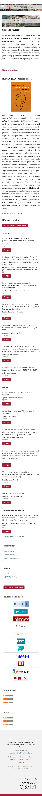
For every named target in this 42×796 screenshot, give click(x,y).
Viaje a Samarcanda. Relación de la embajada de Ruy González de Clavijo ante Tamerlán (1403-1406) (20, 474)
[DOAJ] (21, 634)
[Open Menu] (2, 6)
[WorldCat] (21, 671)
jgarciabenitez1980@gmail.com (21, 753)
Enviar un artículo (14, 587)
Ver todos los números (13, 536)
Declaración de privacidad (17, 757)
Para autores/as (9, 555)
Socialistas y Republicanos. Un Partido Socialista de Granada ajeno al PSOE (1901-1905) (20, 327)
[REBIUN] (21, 678)
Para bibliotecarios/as (11, 558)
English (6, 573)
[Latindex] (21, 619)
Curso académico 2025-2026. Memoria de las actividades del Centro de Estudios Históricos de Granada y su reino (20, 517)
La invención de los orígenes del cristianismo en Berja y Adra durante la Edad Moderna (19, 285)
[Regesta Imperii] (21, 663)
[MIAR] (21, 656)
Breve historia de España (13, 493)
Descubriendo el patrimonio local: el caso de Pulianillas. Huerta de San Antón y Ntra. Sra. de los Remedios (20, 306)
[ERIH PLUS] (21, 641)
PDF (7, 250)
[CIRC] (21, 649)
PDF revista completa (15, 225)
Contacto (21, 762)
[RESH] (21, 611)
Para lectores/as (9, 551)
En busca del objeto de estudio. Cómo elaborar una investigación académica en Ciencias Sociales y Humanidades (20, 432)
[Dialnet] (21, 626)
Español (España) (10, 577)
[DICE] (21, 604)
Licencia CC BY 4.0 (24, 760)
